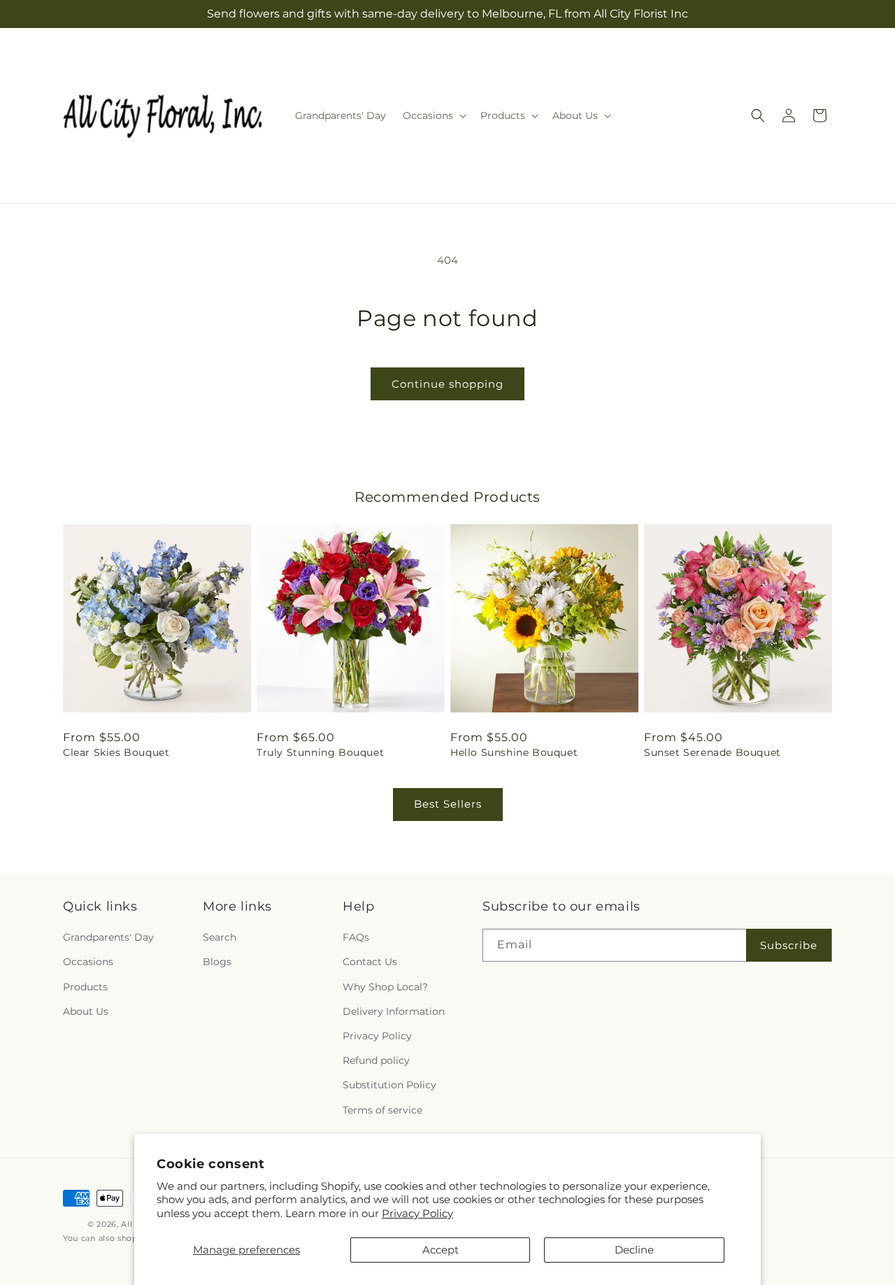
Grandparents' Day (108, 937)
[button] (433, 115)
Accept (440, 1249)
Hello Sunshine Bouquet (514, 752)
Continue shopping (447, 384)
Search (219, 937)
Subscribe (788, 945)
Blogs (217, 962)
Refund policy (376, 1060)
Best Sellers (448, 803)
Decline (634, 1249)
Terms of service (382, 1110)
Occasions (88, 962)
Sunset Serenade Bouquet (712, 752)
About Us (85, 1011)
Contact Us (370, 962)
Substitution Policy (389, 1085)
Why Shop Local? (385, 987)
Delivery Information (394, 1011)
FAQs (356, 937)
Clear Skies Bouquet (116, 752)
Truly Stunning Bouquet (320, 752)
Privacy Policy (417, 1213)
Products (85, 987)
